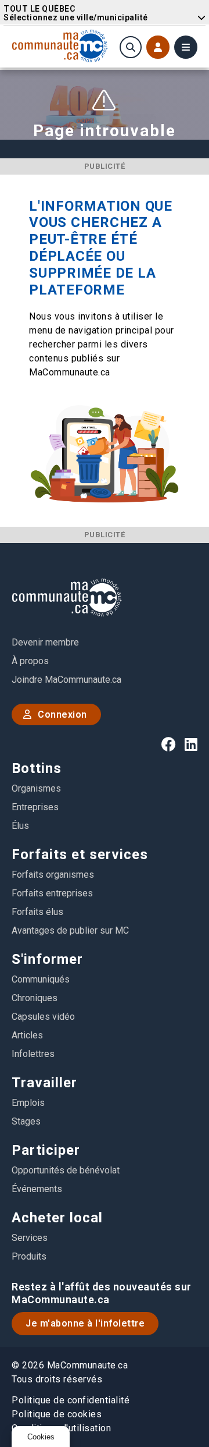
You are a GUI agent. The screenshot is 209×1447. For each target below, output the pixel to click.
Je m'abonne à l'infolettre (85, 1323)
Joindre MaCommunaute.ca (66, 679)
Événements (37, 1188)
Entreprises (35, 807)
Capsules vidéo (43, 1016)
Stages (26, 1121)
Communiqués (41, 979)
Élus (20, 825)
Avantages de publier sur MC (70, 930)
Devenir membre (45, 642)
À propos (30, 660)
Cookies (41, 1436)
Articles (27, 1035)
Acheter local (57, 1218)
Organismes (36, 788)
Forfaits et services (80, 854)
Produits (29, 1256)
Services (30, 1237)
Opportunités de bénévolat (66, 1170)
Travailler (44, 1082)
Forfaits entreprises (52, 893)
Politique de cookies (57, 1414)
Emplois (28, 1102)
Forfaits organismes (53, 874)
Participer (46, 1150)
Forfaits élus (37, 911)
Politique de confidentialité (70, 1400)
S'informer (47, 959)
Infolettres (33, 1053)
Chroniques (34, 997)
